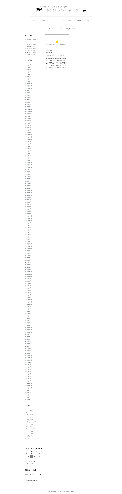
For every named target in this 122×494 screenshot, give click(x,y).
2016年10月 (28, 332)
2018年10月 (28, 276)
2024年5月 (28, 123)
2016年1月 (28, 353)
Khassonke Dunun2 (30, 39)
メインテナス (29, 424)
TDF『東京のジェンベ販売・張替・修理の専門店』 (54, 7)
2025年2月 (28, 104)
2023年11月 (28, 137)
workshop (67, 21)
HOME (35, 21)
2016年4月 (28, 346)
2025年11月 (28, 86)
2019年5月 (28, 260)
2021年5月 (28, 204)
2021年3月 (28, 209)
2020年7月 (28, 227)
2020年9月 (28, 223)
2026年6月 (28, 69)
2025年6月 (28, 95)
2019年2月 (28, 267)
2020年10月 (28, 220)
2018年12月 (28, 272)
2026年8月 (28, 65)
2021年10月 (28, 195)
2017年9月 (28, 306)
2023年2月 (28, 158)
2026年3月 (28, 76)
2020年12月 (28, 216)
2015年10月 (28, 360)
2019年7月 (28, 255)
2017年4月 (28, 318)
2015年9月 (28, 362)
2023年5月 (28, 151)
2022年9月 (28, 169)
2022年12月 (28, 162)
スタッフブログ (49, 50)
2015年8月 (28, 364)
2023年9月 (28, 141)
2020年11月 (28, 218)
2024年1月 (28, 132)
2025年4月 (28, 100)
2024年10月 (28, 111)
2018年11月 (28, 274)
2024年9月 (28, 114)
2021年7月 (28, 200)
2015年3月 (28, 376)
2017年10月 (28, 304)
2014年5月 (28, 399)
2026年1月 (28, 81)
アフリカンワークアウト (34, 431)
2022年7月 (28, 174)
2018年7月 (28, 283)
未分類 (27, 438)
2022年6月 (28, 176)
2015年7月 (28, 367)
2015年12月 (28, 355)
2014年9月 (28, 390)
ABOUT (43, 21)
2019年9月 (28, 251)
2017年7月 (28, 311)
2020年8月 (28, 225)
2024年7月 (28, 118)
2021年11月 (28, 193)
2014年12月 (28, 383)
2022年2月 (28, 186)
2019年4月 (28, 262)
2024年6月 (28, 121)
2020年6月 (28, 230)
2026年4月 (28, 74)
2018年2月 (28, 295)
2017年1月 (28, 325)
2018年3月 (28, 292)
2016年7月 (28, 339)
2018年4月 (28, 290)
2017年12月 (28, 299)
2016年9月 (28, 334)
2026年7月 (28, 67)
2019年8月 (28, 253)
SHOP (79, 21)
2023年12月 (28, 134)
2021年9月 (28, 197)
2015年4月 (28, 374)
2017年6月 (28, 313)
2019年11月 (28, 246)
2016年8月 (28, 337)
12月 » (33, 464)
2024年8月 (28, 116)
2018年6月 (28, 285)
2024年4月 (28, 125)
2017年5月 (28, 316)
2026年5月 (28, 72)
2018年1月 (28, 297)
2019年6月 (28, 258)
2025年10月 (28, 88)
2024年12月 (28, 109)
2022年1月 (28, 188)
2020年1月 (28, 241)
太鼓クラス (30, 436)
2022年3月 (28, 183)
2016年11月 (28, 330)
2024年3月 (28, 128)
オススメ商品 (29, 415)
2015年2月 (28, 378)
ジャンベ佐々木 (61, 55)
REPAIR (55, 21)
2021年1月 (28, 213)
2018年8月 (28, 281)
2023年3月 (28, 155)
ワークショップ (31, 422)
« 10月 (27, 464)
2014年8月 (28, 392)
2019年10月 (28, 248)
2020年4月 (28, 234)
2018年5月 (28, 288)
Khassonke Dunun (30, 42)
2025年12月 (28, 83)
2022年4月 (28, 181)
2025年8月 (28, 93)
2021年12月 (28, 190)
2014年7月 (28, 395)
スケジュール (29, 417)
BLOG (87, 21)
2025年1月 (28, 107)
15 (31, 456)
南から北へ (49, 52)
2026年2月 (28, 79)
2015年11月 (28, 358)
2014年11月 (28, 385)
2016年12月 (28, 327)
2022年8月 (28, 172)
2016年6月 (28, 341)
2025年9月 (28, 90)
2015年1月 (28, 381)
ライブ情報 (30, 419)
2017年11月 (28, 302)
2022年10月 (28, 167)
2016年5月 (28, 344)
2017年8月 (28, 309)
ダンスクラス (30, 433)
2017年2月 (28, 323)
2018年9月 (28, 279)
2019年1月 (28, 269)
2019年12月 (28, 244)
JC (26, 412)
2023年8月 (28, 144)
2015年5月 (28, 371)
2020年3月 (28, 237)
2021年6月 (28, 202)
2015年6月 (28, 369)
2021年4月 (28, 207)
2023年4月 (28, 153)
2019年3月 (28, 265)
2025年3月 (28, 102)
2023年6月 (28, 148)
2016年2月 (28, 351)
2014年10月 (28, 388)
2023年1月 (28, 160)
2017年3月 (28, 320)
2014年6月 (28, 397)
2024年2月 (28, 130)
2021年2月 (28, 211)
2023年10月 (28, 139)
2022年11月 (28, 165)
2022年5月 (28, 179)
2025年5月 (28, 97)
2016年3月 (28, 348)
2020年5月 (28, 232)
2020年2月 (28, 239)
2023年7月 (28, 146)
